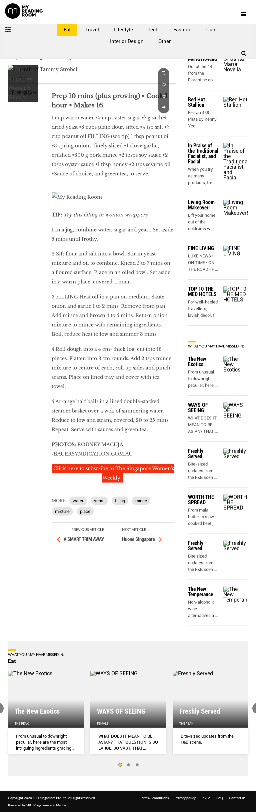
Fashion (182, 30)
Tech (153, 30)
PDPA (206, 798)
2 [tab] (128, 765)
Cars (211, 30)
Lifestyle (123, 30)
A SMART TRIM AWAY (84, 539)
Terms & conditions (154, 798)
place (85, 511)
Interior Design (127, 41)
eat (12, 112)
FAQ (219, 798)
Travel (92, 30)
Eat (67, 30)
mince (141, 500)
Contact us (237, 798)
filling (120, 500)
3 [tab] (137, 765)
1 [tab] (120, 765)
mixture (62, 511)
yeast (99, 500)
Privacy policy (185, 798)
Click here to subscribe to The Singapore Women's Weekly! (113, 473)
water (78, 500)
